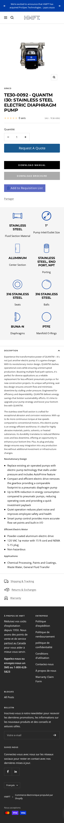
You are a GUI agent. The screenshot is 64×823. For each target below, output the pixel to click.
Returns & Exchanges (24, 589)
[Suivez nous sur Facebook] (8, 771)
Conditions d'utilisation (42, 656)
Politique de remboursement (45, 634)
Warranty (15, 598)
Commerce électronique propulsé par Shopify (34, 796)
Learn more (49, 7)
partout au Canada (15, 643)
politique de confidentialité (43, 645)
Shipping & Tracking (22, 581)
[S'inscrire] (54, 735)
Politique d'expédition (42, 623)
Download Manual (32, 165)
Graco (7, 88)
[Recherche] (12, 17)
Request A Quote (32, 148)
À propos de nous (45, 670)
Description (11, 350)
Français (10, 785)
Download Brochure (32, 175)
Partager (9, 198)
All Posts (9, 697)
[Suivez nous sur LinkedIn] (15, 771)
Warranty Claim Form (44, 679)
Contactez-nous (44, 664)
